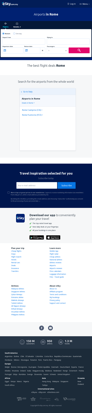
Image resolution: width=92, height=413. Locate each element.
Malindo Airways (17, 300)
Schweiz (53, 374)
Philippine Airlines (18, 314)
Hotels (13, 259)
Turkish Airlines (17, 303)
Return (7, 34)
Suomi (45, 374)
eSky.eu (34, 392)
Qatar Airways (16, 294)
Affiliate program (56, 291)
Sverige (30, 374)
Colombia (39, 356)
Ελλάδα (7, 371)
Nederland (57, 371)
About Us (53, 289)
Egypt (7, 381)
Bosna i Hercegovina (19, 367)
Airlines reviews (55, 262)
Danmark (54, 367)
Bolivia (16, 356)
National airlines (56, 259)
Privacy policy (55, 300)
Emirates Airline (17, 297)
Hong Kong (46, 381)
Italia (29, 371)
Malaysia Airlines (17, 289)
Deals (13, 265)
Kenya (13, 381)
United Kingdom (64, 374)
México (16, 360)
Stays (13, 254)
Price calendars (55, 271)
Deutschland (65, 367)
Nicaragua (25, 360)
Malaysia (55, 381)
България (32, 367)
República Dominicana (62, 356)
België (7, 367)
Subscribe (66, 185)
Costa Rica (48, 356)
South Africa (9, 385)
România (22, 374)
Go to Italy (27, 91)
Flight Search (16, 257)
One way (19, 34)
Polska (81, 371)
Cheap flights (16, 251)
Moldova (48, 371)
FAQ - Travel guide (57, 277)
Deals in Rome (27, 103)
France (81, 367)
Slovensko (38, 374)
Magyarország (38, 371)
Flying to (50, 37)
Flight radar (54, 254)
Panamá (33, 360)
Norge (65, 371)
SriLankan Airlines (18, 312)
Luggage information (58, 274)
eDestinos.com (53, 392)
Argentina (8, 356)
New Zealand (81, 382)
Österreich (73, 371)
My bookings (55, 297)
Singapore (64, 381)
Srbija (15, 374)
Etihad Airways (17, 309)
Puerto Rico (47, 360)
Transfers (15, 271)
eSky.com (42, 392)
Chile (22, 356)
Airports (53, 265)
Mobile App (54, 251)
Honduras (8, 360)
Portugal (8, 374)
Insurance (15, 268)
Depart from (7, 37)
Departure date (8, 46)
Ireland (23, 371)
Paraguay (57, 360)
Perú (40, 360)
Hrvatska (15, 371)
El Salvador (30, 356)
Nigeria (26, 381)
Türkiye (45, 385)
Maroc (19, 381)
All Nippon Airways (18, 306)
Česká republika (44, 367)
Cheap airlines (55, 257)
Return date (28, 46)
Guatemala (77, 356)
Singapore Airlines (18, 291)
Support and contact (58, 303)
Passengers (51, 46)
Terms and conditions (58, 294)
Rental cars (15, 262)
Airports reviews (56, 268)
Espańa (74, 367)
